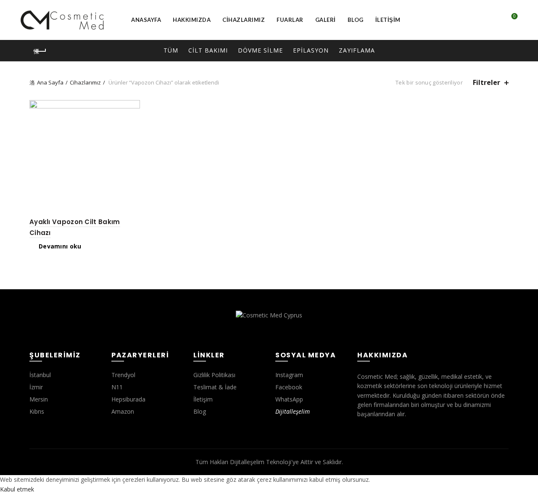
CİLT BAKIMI (208, 50)
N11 (117, 387)
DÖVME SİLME (260, 50)
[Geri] (39, 51)
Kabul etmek (17, 489)
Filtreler (486, 83)
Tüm (171, 50)
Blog (356, 19)
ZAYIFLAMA (357, 50)
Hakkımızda (192, 19)
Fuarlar (290, 19)
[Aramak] (490, 20)
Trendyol (123, 375)
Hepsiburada (128, 399)
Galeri (325, 19)
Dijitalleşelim (292, 411)
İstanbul (40, 375)
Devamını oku (60, 246)
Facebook (288, 387)
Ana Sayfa (50, 82)
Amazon (122, 411)
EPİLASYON (311, 50)
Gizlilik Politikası (214, 375)
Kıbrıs (36, 411)
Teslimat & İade (215, 387)
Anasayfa (146, 19)
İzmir (36, 387)
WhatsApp (289, 399)
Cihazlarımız (243, 19)
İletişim (388, 19)
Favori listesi (514, 16)
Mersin (38, 399)
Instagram (289, 375)
